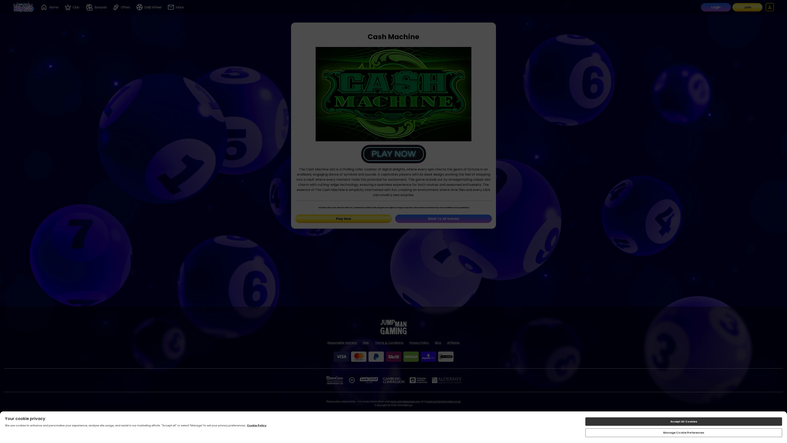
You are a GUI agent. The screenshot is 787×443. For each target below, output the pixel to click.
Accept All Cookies (683, 422)
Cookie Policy (256, 425)
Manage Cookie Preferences (683, 433)
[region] (393, 427)
